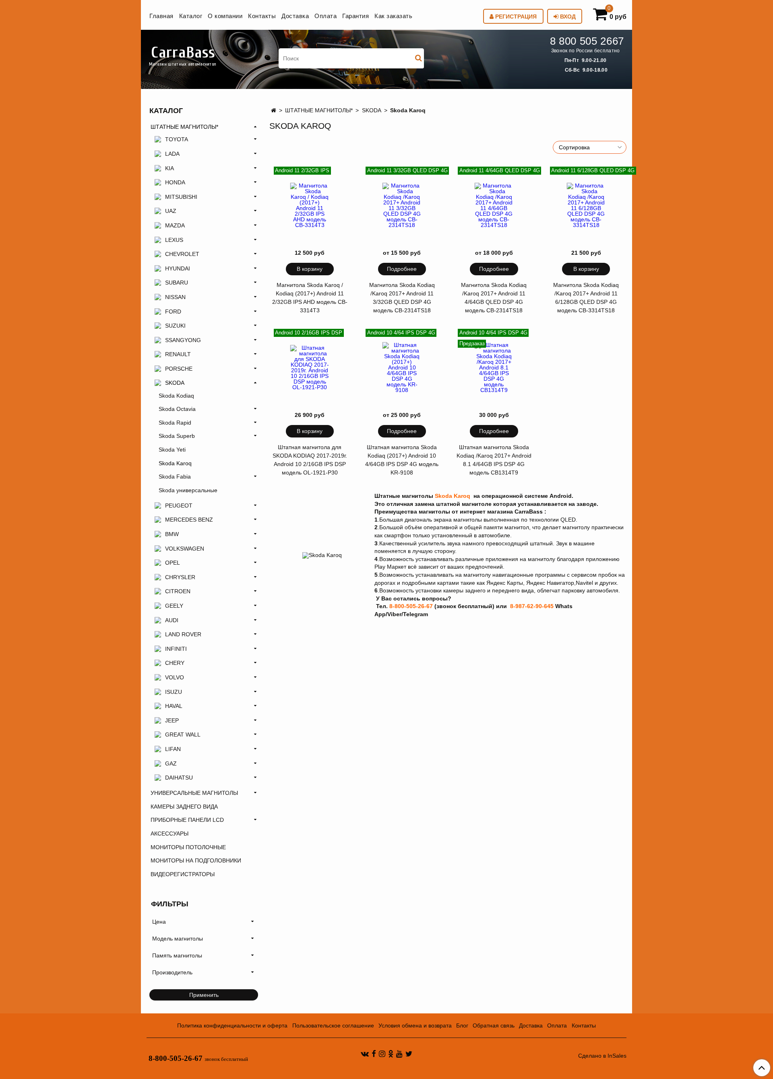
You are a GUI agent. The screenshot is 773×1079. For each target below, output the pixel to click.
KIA (169, 168)
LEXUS (174, 240)
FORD (173, 311)
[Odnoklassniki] (390, 1054)
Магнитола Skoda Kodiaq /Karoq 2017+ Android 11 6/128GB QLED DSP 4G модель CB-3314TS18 (586, 298)
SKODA (371, 110)
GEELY (174, 605)
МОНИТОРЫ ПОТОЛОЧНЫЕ (188, 847)
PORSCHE (178, 368)
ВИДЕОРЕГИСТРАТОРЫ (183, 874)
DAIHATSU (179, 777)
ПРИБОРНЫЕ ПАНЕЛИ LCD (187, 820)
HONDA (175, 182)
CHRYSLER (180, 577)
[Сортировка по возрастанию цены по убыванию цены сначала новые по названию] (590, 147)
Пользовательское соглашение (333, 1025)
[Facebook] (374, 1054)
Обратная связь (494, 1025)
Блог (462, 1025)
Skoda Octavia (177, 409)
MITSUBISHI (181, 197)
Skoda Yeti (172, 449)
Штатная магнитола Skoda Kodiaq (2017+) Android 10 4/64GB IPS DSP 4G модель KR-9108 (401, 460)
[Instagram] (382, 1054)
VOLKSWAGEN (184, 548)
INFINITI (176, 649)
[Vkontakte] (365, 1054)
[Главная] (273, 110)
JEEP (172, 720)
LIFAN (173, 749)
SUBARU (176, 282)
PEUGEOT (178, 505)
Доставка (295, 15)
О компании (225, 15)
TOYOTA (176, 139)
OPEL (172, 562)
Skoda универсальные (188, 490)
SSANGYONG (183, 340)
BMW (172, 534)
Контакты (262, 15)
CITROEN (177, 591)
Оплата (325, 15)
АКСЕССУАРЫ (169, 833)
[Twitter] (408, 1054)
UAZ (170, 211)
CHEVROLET (182, 254)
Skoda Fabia (175, 476)
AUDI (171, 620)
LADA (172, 154)
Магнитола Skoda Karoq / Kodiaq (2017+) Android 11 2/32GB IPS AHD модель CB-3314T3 (309, 298)
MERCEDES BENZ (189, 519)
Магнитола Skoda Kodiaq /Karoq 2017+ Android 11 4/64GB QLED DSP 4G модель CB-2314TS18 (494, 298)
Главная (161, 15)
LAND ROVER (183, 634)
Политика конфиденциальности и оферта (232, 1025)
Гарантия (355, 15)
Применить (204, 995)
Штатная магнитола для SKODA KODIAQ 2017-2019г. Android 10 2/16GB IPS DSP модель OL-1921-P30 (310, 460)
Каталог (191, 15)
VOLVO (174, 677)
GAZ (171, 763)
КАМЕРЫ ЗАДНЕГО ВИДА (184, 806)
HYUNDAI (177, 268)
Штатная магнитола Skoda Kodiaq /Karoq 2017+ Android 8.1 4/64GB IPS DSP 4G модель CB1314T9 (494, 460)
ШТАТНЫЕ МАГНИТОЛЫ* (319, 110)
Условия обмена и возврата (415, 1025)
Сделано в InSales (602, 1055)
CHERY (174, 663)
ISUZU (173, 692)
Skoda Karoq (175, 463)
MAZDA (175, 225)
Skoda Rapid (175, 422)
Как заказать (393, 15)
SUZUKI (175, 325)
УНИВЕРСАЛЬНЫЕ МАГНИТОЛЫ (194, 793)
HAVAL (173, 706)
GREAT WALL (182, 734)
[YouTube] (399, 1054)
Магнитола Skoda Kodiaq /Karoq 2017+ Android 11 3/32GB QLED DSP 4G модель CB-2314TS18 (402, 298)
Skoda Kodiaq (176, 395)
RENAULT (178, 354)
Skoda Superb (177, 436)
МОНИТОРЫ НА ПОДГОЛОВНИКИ (196, 860)
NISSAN (175, 297)
